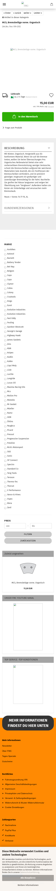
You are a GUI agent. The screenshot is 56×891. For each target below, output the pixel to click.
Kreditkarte (10, 835)
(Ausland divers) (31, 97)
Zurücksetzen (28, 541)
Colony (10, 292)
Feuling (10, 322)
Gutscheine (7, 761)
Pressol (10, 434)
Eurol (9, 305)
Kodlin (10, 357)
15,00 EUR (28, 588)
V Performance (14, 490)
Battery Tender (14, 262)
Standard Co (12, 469)
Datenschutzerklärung (29, 872)
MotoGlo (11, 400)
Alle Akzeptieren (28, 878)
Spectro (10, 464)
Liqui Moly (12, 365)
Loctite (10, 374)
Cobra (9, 288)
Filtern (28, 534)
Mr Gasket (11, 404)
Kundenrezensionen (19, 208)
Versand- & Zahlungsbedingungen (20, 798)
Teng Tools (12, 473)
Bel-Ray (10, 266)
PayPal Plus (10, 830)
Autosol (10, 254)
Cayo (9, 275)
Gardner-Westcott (15, 327)
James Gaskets (14, 340)
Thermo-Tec (12, 481)
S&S (9, 451)
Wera (9, 503)
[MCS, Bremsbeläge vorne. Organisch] (28, 49)
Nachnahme (10, 825)
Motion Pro (12, 395)
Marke (8, 244)
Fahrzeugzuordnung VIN (16, 779)
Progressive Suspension (18, 438)
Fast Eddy (11, 318)
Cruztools (11, 297)
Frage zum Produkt (13, 128)
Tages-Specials (9, 756)
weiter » (27, 13)
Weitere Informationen (28, 885)
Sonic (9, 456)
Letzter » (38, 13)
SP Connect (12, 460)
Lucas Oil (11, 383)
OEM (9, 417)
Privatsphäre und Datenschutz (18, 793)
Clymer (10, 284)
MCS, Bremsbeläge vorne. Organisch (28, 583)
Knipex (10, 352)
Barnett (10, 258)
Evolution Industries (16, 309)
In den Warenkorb (28, 116)
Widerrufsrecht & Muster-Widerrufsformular (24, 803)
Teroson (10, 477)
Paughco (11, 426)
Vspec (10, 499)
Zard (9, 507)
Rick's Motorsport (15, 447)
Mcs (9, 391)
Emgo (9, 301)
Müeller (10, 408)
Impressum (10, 789)
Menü (4, 4)
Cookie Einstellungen (14, 807)
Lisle (9, 370)
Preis (7, 520)
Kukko (10, 361)
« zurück (17, 13)
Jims (9, 344)
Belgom (10, 271)
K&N (9, 348)
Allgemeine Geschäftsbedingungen (21, 784)
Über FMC (7, 751)
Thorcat (10, 486)
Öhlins (10, 421)
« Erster (7, 13)
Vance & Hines (14, 494)
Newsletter (7, 746)
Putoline (11, 443)
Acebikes (11, 249)
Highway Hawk (14, 335)
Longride (11, 378)
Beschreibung (14, 148)
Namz (9, 413)
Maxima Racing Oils (16, 387)
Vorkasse (9, 841)
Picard (10, 430)
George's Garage (14, 331)
